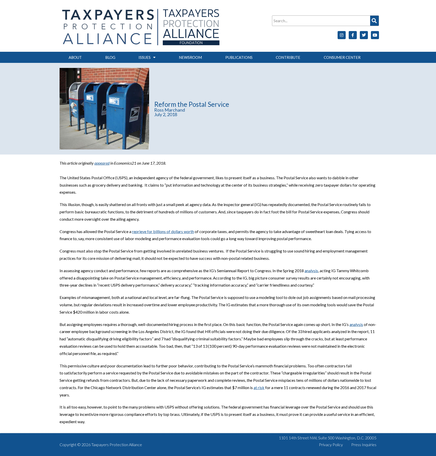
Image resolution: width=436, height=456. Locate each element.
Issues (145, 57)
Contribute (288, 57)
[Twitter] (364, 35)
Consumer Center (342, 57)
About (75, 57)
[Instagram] (342, 35)
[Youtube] (375, 35)
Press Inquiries (363, 444)
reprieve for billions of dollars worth (163, 231)
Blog (110, 57)
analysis (311, 270)
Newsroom (190, 57)
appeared (102, 163)
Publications (239, 57)
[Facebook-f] (353, 35)
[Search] (374, 21)
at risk (259, 387)
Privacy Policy (331, 444)
